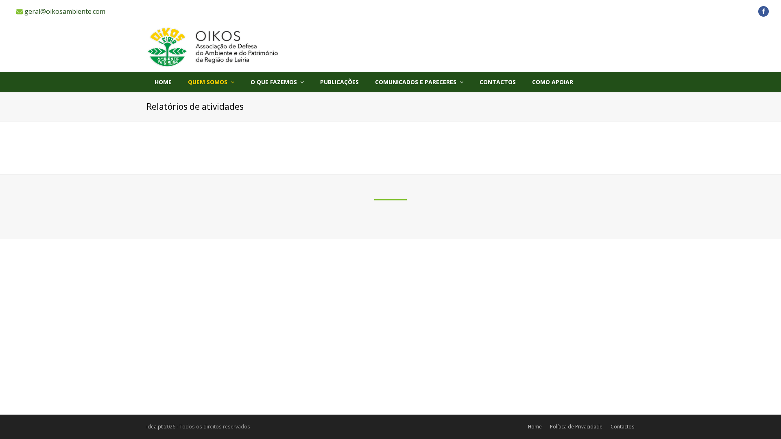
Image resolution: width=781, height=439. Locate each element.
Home (535, 426)
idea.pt (154, 426)
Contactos (623, 426)
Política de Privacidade (576, 426)
